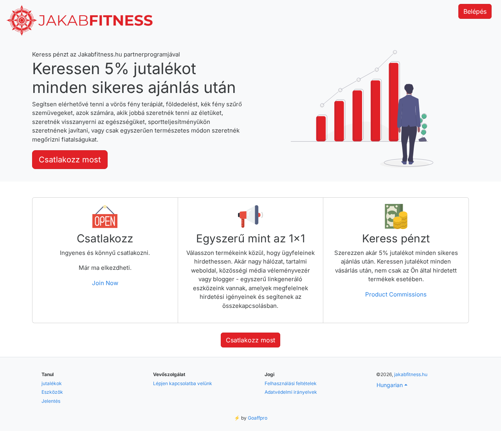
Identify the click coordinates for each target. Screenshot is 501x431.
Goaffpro (257, 418)
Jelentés (50, 401)
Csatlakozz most (70, 159)
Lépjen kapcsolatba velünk (182, 383)
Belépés (475, 11)
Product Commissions (396, 294)
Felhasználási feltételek (291, 383)
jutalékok (51, 383)
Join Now (105, 283)
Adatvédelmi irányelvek (291, 392)
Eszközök (52, 392)
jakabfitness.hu (410, 374)
